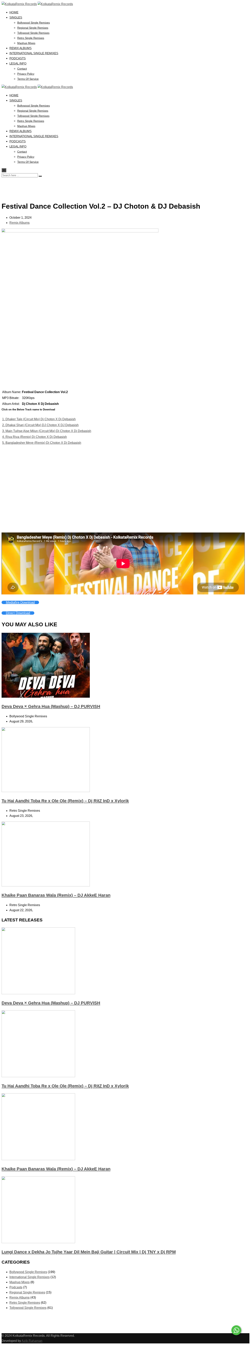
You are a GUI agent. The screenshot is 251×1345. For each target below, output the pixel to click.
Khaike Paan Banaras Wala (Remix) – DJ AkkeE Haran (56, 895)
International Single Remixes (33, 53)
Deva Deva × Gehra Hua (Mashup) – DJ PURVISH (51, 706)
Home (13, 12)
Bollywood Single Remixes (33, 22)
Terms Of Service (28, 78)
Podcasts (17, 58)
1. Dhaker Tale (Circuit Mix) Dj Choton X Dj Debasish (39, 419)
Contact (22, 68)
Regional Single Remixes (32, 27)
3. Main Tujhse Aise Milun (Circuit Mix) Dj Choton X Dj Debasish (46, 431)
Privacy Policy (25, 73)
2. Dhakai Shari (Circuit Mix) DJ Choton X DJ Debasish (40, 425)
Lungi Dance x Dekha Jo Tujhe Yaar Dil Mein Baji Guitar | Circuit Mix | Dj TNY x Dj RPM (89, 1251)
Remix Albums (20, 48)
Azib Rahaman (32, 1340)
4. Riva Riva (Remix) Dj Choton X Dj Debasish (34, 437)
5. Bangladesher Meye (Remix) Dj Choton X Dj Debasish (41, 442)
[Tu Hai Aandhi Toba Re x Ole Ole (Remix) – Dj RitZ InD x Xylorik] (38, 1076)
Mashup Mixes (26, 43)
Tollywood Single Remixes (33, 32)
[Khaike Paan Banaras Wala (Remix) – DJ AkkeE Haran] (38, 1159)
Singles (15, 17)
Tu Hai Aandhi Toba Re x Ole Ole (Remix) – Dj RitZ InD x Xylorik (65, 800)
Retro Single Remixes (30, 38)
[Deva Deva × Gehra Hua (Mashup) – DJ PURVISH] (38, 993)
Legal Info (17, 63)
